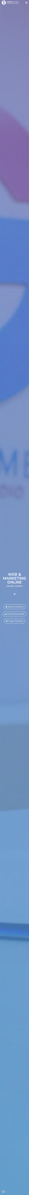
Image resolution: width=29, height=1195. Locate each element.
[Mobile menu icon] (26, 3)
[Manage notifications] (3, 1191)
